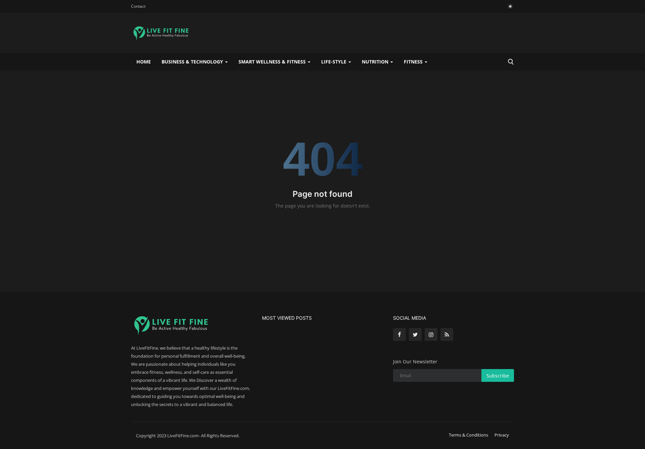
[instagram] (431, 334)
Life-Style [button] (334, 61)
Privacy (501, 435)
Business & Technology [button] (193, 61)
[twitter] (415, 334)
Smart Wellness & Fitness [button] (273, 61)
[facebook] (399, 334)
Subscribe (497, 375)
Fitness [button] (414, 61)
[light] (510, 6)
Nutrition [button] (376, 61)
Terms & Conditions (468, 435)
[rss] (446, 334)
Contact (138, 6)
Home (143, 61)
